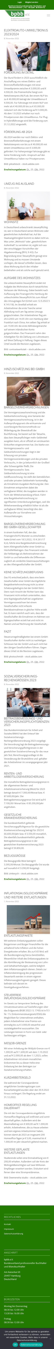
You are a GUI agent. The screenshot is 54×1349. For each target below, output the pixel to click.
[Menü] (48, 15)
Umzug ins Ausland (19, 184)
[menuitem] (19, 2)
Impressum (9, 1229)
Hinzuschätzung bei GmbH (24, 369)
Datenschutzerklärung (13, 1233)
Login (20, 2)
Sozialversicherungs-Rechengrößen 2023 (21, 678)
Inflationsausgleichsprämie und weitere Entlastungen (26, 895)
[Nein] (50, 1338)
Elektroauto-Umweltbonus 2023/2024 (26, 32)
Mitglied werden (31, 2)
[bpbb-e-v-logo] (22, 15)
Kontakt (7, 1224)
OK (15, 1345)
